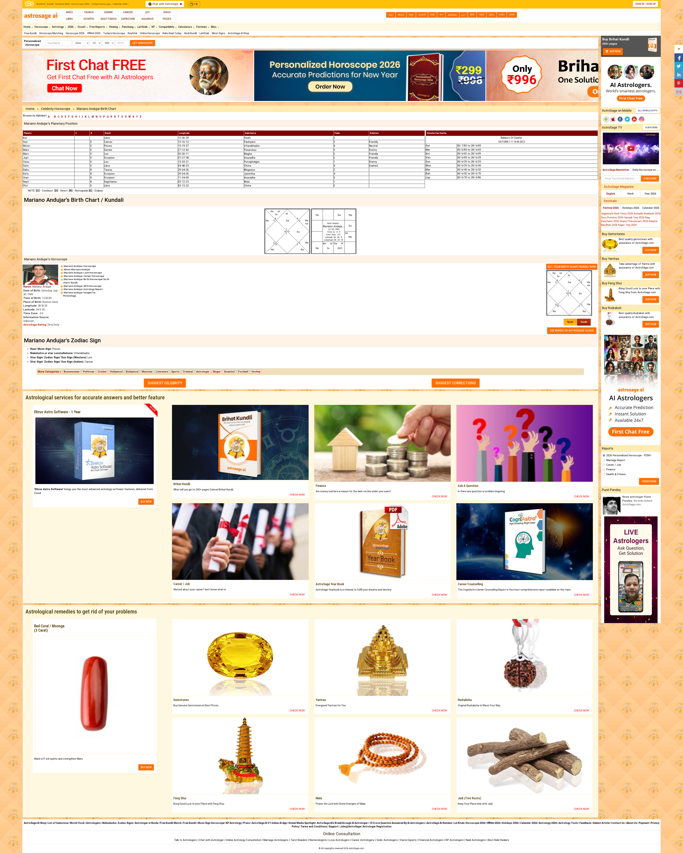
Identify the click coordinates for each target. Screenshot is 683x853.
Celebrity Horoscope (55, 109)
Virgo (167, 12)
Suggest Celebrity (165, 383)
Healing (113, 26)
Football (243, 371)
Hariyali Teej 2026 (634, 217)
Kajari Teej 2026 (627, 225)
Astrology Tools (568, 823)
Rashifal (40, 4)
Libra (69, 18)
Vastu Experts (408, 840)
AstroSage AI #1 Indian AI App (269, 823)
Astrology (58, 26)
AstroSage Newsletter (616, 169)
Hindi (630, 193)
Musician (147, 371)
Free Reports (97, 26)
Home (27, 26)
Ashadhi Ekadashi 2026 (647, 213)
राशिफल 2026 (93, 33)
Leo (147, 12)
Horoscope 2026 (80, 4)
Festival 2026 (611, 207)
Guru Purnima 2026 (612, 217)
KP (153, 26)
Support (333, 826)
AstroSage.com (356, 848)
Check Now (297, 494)
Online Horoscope (150, 33)
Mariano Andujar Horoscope (80, 266)
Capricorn (128, 18)
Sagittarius (108, 18)
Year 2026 (650, 193)
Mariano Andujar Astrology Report (83, 289)
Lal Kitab (204, 33)
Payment (644, 823)
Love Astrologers (339, 840)
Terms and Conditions (314, 826)
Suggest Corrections (455, 383)
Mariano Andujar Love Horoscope (83, 272)
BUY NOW (146, 501)
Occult (82, 26)
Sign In (639, 3)
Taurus (89, 12)
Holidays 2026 (630, 207)
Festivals (201, 26)
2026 (71, 26)
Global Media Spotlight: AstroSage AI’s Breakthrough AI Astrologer (328, 823)
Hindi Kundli (190, 33)
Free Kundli (30, 33)
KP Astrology (234, 823)
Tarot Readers (299, 840)
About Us (631, 823)
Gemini (108, 12)
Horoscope (41, 26)
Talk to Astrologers (185, 840)
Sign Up (651, 3)
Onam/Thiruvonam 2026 (634, 221)
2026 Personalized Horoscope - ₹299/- (629, 455)
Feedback (585, 823)
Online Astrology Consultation (244, 840)
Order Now (649, 481)
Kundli (50, 4)
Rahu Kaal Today (172, 33)
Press (246, 823)
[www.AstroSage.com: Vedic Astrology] (29, 3)
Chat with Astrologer (165, 4)
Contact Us (618, 823)
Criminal (188, 371)
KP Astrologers (455, 840)
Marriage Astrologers (276, 840)
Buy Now (615, 51)
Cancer (128, 12)
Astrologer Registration (377, 826)
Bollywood (132, 371)
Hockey (256, 371)
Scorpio (88, 18)
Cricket (102, 371)
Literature (162, 371)
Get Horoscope (142, 43)
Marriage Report (615, 460)
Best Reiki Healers (498, 840)
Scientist (229, 371)
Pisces (167, 18)
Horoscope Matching (51, 33)
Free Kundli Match (170, 823)
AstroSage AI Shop (238, 33)
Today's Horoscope (114, 33)
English (610, 193)
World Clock (77, 823)
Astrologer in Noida (146, 823)
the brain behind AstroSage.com (637, 500)
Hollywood (116, 371)
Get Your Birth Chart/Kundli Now (572, 266)
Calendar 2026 (119, 4)
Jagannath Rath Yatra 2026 (617, 213)
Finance (610, 469)
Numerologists (318, 840)
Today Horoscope (100, 4)
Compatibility (167, 26)
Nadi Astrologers (476, 840)
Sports (175, 371)
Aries (69, 12)
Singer (217, 371)
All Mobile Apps (648, 110)
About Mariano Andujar (77, 269)
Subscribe (651, 127)
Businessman (72, 371)
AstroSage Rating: (35, 324)
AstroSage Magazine (619, 186)
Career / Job (613, 464)
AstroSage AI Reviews (439, 823)
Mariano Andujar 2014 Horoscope (82, 286)
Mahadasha (109, 823)
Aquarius (147, 18)
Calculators (185, 26)
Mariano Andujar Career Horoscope (84, 276)
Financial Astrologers (431, 840)
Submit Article (601, 823)
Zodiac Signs (125, 823)
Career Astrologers (363, 840)
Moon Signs (218, 33)
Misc (214, 26)
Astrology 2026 (548, 823)
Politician (88, 371)
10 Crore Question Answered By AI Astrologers (397, 823)
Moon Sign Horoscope (211, 823)
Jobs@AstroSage (350, 826)
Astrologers (93, 823)
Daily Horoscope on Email (646, 169)
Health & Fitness (616, 474)
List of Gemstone (58, 823)
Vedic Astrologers (387, 840)
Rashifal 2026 (62, 4)
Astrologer (202, 371)
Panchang (128, 26)
